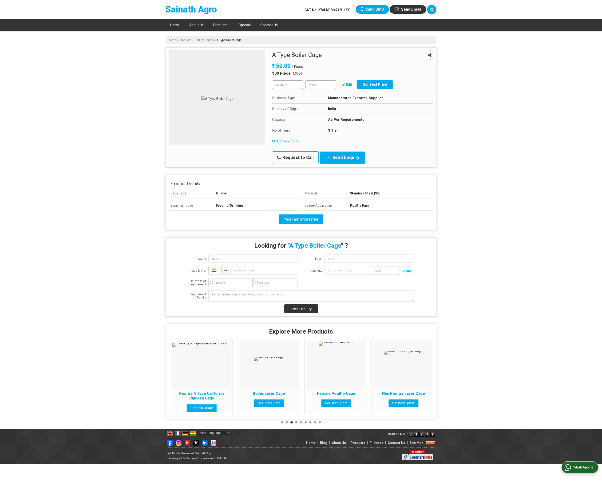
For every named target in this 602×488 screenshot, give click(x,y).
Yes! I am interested (301, 219)
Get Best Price (375, 84)
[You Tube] (187, 442)
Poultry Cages (204, 40)
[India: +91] (215, 270)
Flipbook (244, 25)
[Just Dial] (213, 442)
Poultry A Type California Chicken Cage (201, 395)
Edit (348, 84)
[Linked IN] (205, 442)
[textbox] (320, 84)
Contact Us (269, 25)
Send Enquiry (345, 157)
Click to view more (285, 141)
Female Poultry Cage (336, 393)
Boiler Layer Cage (269, 393)
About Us (196, 25)
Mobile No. (198, 271)
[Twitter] (196, 442)
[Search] (431, 9)
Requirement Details (197, 296)
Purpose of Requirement (197, 282)
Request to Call (297, 157)
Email (318, 259)
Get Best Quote (201, 408)
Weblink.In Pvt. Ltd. (215, 458)
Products (220, 25)
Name (202, 259)
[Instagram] (179, 442)
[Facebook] (170, 442)
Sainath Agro (191, 9)
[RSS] (430, 443)
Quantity (316, 271)
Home (175, 25)
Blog (323, 443)
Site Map (416, 443)
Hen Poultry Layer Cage (403, 393)
